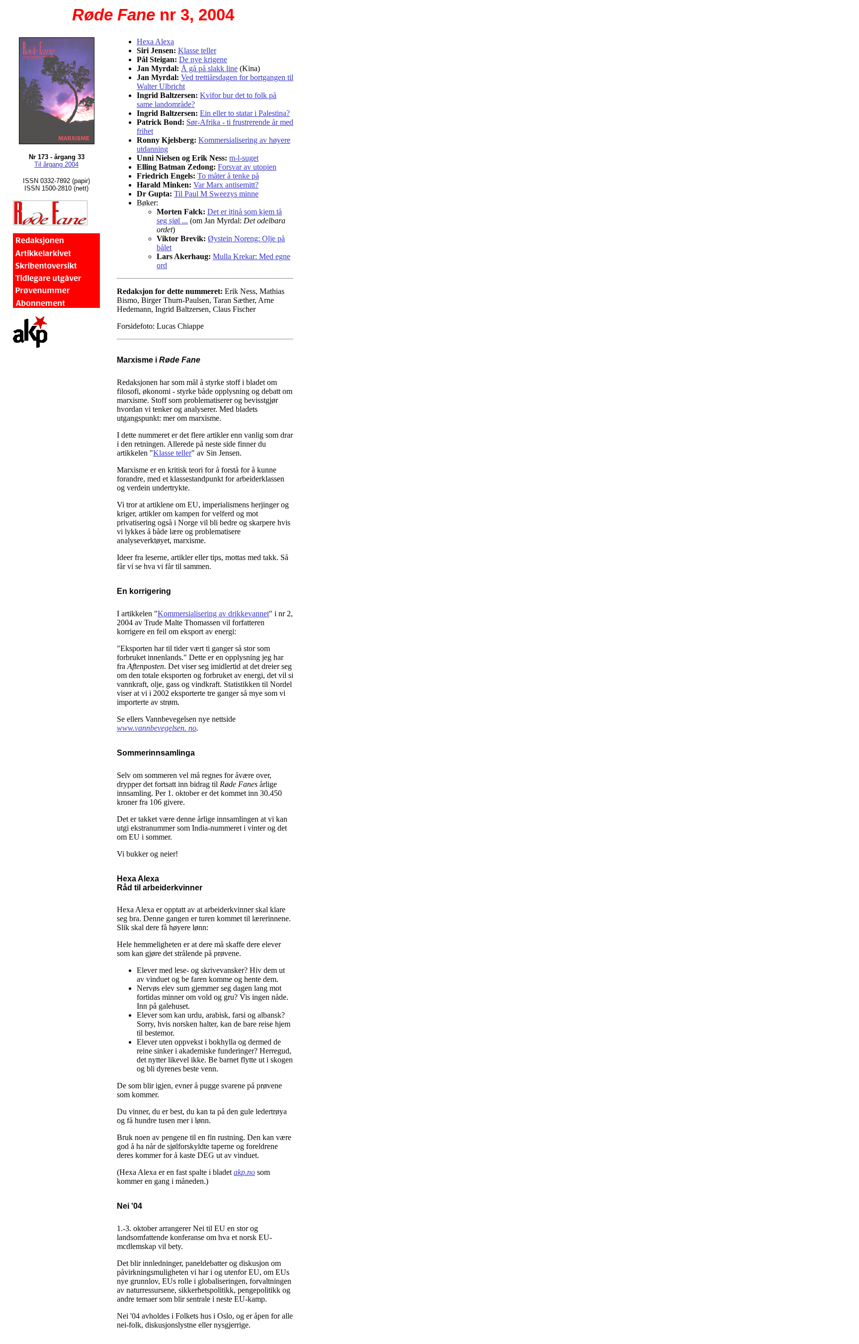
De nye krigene (203, 59)
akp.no (244, 1172)
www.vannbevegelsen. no (156, 728)
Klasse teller (197, 50)
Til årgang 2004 (56, 164)
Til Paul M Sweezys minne (216, 194)
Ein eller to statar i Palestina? (245, 113)
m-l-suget (243, 158)
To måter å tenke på (228, 176)
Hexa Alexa (155, 41)
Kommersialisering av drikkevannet (213, 613)
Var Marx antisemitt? (225, 185)
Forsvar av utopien (247, 167)
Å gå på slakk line (209, 68)
